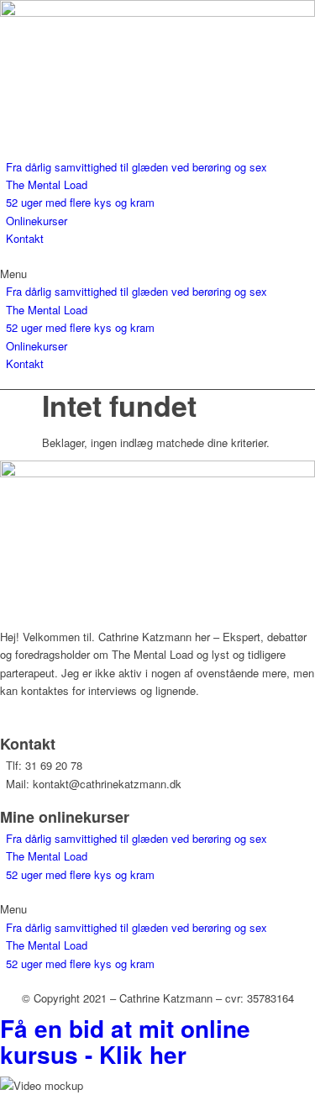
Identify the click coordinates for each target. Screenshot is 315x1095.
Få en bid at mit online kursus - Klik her (125, 1041)
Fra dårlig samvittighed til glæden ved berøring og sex (136, 167)
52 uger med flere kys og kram (80, 202)
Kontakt (25, 238)
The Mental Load (46, 184)
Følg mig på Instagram (54, 718)
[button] (157, 273)
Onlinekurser (36, 221)
